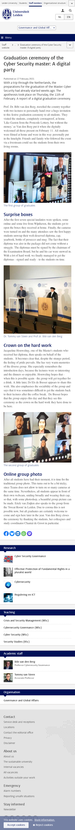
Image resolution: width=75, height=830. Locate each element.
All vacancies (11, 772)
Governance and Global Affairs (21, 700)
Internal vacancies (14, 767)
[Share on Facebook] (6, 533)
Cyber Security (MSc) (16, 634)
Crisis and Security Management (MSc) (26, 620)
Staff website (5, 46)
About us (9, 756)
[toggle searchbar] (70, 10)
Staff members (35, 3)
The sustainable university (18, 761)
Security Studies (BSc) (17, 641)
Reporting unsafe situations (19, 796)
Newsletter (10, 809)
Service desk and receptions (19, 722)
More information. (44, 820)
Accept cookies (16, 825)
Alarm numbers (12, 791)
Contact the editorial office (18, 732)
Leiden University (9, 3)
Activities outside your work (19, 777)
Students (23, 3)
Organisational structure (55, 3)
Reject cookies (44, 825)
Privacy (8, 738)
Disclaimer (9, 743)
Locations (9, 727)
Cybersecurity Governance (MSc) (23, 627)
